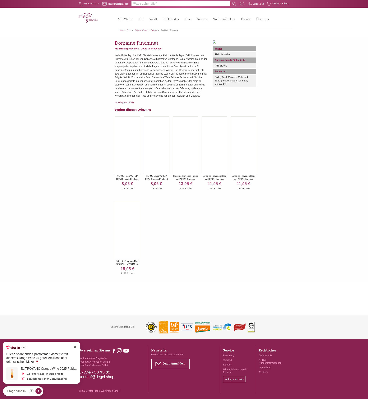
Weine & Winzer (141, 30)
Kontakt (227, 364)
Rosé (188, 19)
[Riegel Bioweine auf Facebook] (114, 350)
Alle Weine (125, 19)
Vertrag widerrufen (234, 379)
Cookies (263, 372)
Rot (141, 19)
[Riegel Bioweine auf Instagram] (119, 350)
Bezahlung (228, 355)
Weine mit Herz (224, 19)
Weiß (153, 19)
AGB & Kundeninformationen (270, 361)
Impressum (264, 367)
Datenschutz (265, 355)
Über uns (262, 19)
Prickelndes (171, 19)
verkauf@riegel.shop (96, 377)
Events (246, 19)
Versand (227, 360)
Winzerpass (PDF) (124, 102)
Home (121, 30)
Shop (129, 30)
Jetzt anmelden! (170, 364)
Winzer (202, 19)
